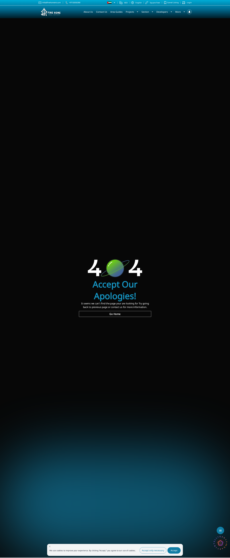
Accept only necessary (153, 550)
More (178, 11)
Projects (130, 11)
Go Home (115, 314)
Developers (162, 11)
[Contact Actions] (220, 530)
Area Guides (116, 11)
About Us (88, 11)
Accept (174, 550)
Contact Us (101, 11)
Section (145, 11)
